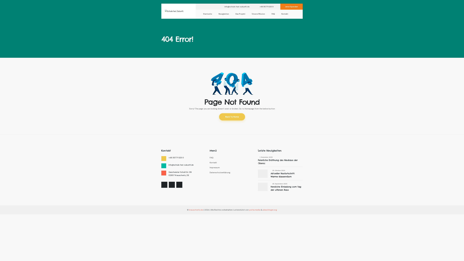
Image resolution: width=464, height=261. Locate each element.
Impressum (215, 167)
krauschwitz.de (196, 210)
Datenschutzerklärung (220, 172)
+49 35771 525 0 (267, 7)
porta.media (254, 210)
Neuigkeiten (224, 14)
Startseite (207, 14)
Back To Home (232, 117)
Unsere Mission (258, 14)
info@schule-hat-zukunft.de (237, 7)
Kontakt (284, 14)
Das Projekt (240, 14)
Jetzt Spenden (291, 7)
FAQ (273, 14)
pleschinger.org (270, 210)
